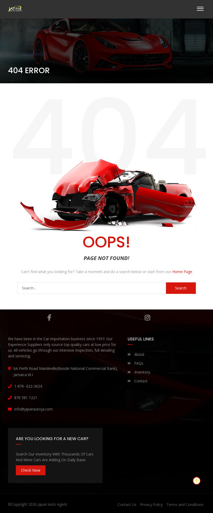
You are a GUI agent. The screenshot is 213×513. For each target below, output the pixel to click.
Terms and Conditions (185, 504)
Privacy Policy (151, 504)
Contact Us (127, 504)
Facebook (49, 317)
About (138, 354)
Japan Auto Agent (52, 504)
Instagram (147, 317)
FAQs (138, 363)
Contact (140, 380)
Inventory (141, 372)
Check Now (30, 470)
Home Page (182, 271)
